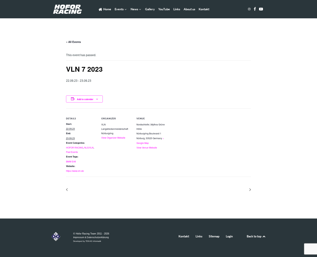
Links (199, 236)
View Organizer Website (113, 137)
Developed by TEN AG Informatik (87, 241)
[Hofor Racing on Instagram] (250, 9)
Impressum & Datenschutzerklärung (91, 237)
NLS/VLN (89, 147)
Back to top (254, 236)
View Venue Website (146, 147)
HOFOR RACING (74, 147)
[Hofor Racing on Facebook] (255, 9)
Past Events (72, 151)
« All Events (73, 42)
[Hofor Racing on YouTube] (261, 9)
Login (229, 236)
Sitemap (214, 236)
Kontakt (183, 236)
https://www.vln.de (75, 170)
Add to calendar (85, 99)
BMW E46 (71, 161)
